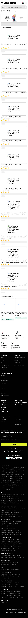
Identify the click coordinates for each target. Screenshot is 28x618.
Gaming (2, 370)
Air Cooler (3, 388)
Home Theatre (4, 516)
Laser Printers (17, 595)
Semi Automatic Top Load (7, 526)
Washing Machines (5, 365)
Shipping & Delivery (21, 402)
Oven (9, 548)
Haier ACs (11, 472)
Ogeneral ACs (19, 472)
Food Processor (4, 543)
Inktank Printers (4, 597)
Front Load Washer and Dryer (7, 530)
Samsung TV (16, 494)
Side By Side (18, 534)
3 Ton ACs (10, 480)
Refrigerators (11, 532)
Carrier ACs (3, 471)
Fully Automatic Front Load (7, 528)
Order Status (4, 411)
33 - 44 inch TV (21, 500)
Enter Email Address (7, 436)
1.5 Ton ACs (18, 476)
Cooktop (17, 541)
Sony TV (3, 496)
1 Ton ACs (3, 476)
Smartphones (4, 574)
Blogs (2, 409)
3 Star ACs (3, 482)
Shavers (9, 562)
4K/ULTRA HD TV (5, 498)
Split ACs (3, 474)
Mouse (2, 582)
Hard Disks (21, 586)
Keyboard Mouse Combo (18, 582)
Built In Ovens (11, 539)
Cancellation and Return (20, 357)
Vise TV (10, 494)
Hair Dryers (13, 564)
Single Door (18, 532)
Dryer (17, 530)
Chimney (18, 539)
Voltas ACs (9, 467)
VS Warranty (17, 362)
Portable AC (3, 523)
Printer (2, 595)
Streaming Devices (12, 510)
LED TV (2, 508)
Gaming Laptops (16, 591)
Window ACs (10, 474)
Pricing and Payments (5, 417)
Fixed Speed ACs (5, 484)
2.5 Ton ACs (3, 480)
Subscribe (14, 444)
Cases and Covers (5, 578)
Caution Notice (18, 422)
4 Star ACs (10, 482)
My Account (18, 405)
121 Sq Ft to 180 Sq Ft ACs (18, 485)
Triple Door (11, 534)
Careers (3, 402)
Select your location (11, 10)
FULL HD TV (13, 498)
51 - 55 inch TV (13, 502)
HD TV (19, 498)
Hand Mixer (3, 545)
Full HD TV (3, 510)
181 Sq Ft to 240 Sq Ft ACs (7, 487)
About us (3, 400)
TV (1, 390)
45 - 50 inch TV (4, 502)
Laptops (2, 362)
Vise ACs (3, 467)
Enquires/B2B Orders (19, 365)
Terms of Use (17, 419)
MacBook (9, 591)
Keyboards (8, 582)
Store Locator (4, 419)
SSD (16, 586)
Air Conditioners (4, 521)
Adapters (8, 576)
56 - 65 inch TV (4, 503)
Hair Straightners (5, 564)
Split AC (12, 521)
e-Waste (3, 405)
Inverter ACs (13, 484)
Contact (3, 407)
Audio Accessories (5, 512)
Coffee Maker (10, 541)
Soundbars (14, 514)
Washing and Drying (13, 523)
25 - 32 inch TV (12, 500)
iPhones (11, 574)
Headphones (4, 557)
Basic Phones (18, 574)
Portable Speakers (20, 557)
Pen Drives (10, 586)
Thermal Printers (14, 597)
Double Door (4, 534)
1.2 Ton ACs (10, 476)
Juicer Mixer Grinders (6, 546)
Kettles (19, 546)
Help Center (18, 400)
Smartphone (3, 360)
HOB (9, 545)
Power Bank (15, 576)
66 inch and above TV (15, 503)
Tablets (2, 569)
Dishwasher (3, 532)
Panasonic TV (10, 496)
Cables (2, 576)
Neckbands (16, 555)
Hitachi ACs (11, 471)
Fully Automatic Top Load (7, 525)
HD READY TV (4, 500)
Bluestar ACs (4, 469)
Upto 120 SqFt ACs (5, 485)
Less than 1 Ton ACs (19, 474)
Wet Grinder (13, 550)
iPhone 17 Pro (4, 378)
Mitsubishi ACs (19, 469)
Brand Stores (17, 417)
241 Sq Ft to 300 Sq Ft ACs (7, 489)
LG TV (22, 494)
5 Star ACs (17, 482)
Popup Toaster (15, 548)
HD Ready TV (9, 508)
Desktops (3, 593)
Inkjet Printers (9, 595)
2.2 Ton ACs (18, 478)
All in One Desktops (11, 593)
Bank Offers (3, 422)
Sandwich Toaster (5, 550)
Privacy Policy (18, 424)
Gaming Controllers (5, 514)
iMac (19, 593)
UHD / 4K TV (22, 508)
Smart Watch (4, 602)
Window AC (18, 521)
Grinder (14, 546)
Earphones (11, 557)
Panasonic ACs (19, 471)
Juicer (13, 545)
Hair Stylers (15, 562)
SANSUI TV (3, 494)
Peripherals (3, 586)
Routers (21, 597)
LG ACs (22, 467)
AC (1, 385)
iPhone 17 (3, 375)
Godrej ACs (11, 469)
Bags (2, 584)
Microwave (3, 548)
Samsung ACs (4, 472)
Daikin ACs (16, 467)
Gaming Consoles (15, 512)
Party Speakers (4, 367)
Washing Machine (4, 395)
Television (3, 357)
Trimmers (3, 562)
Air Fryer (12, 543)
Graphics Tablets (15, 569)
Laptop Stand (16, 584)
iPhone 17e (3, 383)
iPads (7, 569)
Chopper (3, 541)
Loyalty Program (18, 360)
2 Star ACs (17, 480)
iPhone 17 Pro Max (5, 380)
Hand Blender (19, 543)
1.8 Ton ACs (3, 478)
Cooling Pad (8, 584)
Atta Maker (3, 539)
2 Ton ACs (10, 478)
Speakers (11, 516)
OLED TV (17, 496)
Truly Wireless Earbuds (6, 555)
